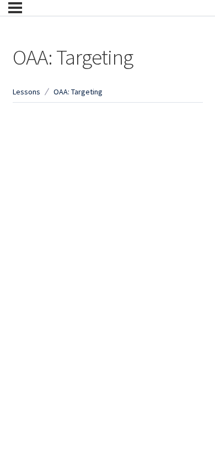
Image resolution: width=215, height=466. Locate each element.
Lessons (26, 92)
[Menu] (15, 7)
